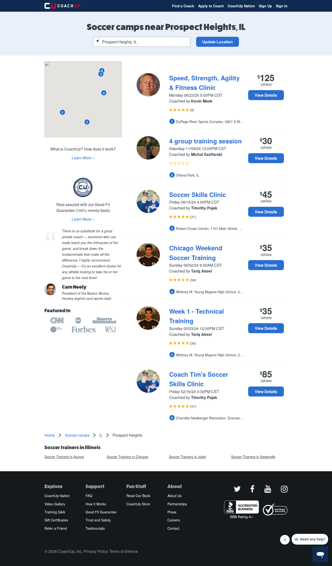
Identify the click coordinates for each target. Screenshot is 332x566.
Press (171, 511)
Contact (173, 528)
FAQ (89, 495)
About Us (174, 495)
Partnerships (177, 503)
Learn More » (83, 157)
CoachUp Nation (241, 5)
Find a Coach (183, 5)
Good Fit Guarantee (101, 511)
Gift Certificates (56, 520)
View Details (266, 95)
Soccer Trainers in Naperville (253, 456)
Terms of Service (123, 551)
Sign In (282, 5)
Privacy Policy (96, 551)
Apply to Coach (211, 5)
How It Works (96, 503)
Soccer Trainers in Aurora (64, 456)
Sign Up (265, 5)
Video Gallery (54, 503)
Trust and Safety (98, 520)
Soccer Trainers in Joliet (187, 456)
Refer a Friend (55, 528)
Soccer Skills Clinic (197, 194)
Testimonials (95, 528)
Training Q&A (54, 511)
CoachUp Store (138, 503)
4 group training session (205, 140)
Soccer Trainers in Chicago (127, 456)
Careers (173, 520)
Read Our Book (138, 495)
